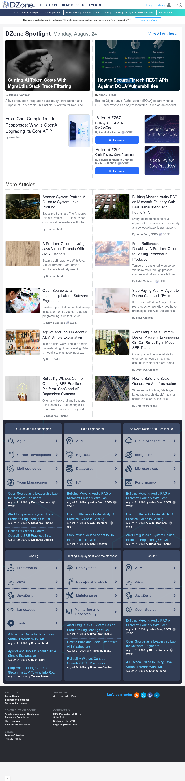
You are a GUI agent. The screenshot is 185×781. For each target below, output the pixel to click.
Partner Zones (166, 12)
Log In (151, 4)
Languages (26, 609)
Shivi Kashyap (99, 544)
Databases (85, 468)
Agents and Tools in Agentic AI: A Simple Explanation (64, 334)
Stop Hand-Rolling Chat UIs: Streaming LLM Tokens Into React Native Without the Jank (32, 672)
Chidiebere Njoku (100, 650)
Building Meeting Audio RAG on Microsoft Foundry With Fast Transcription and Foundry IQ (154, 204)
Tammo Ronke (40, 676)
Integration (144, 454)
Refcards (48, 5)
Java (21, 581)
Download (119, 140)
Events (95, 5)
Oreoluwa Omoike (42, 523)
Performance (145, 482)
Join (161, 4)
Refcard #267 (108, 117)
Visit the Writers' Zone (17, 724)
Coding (107, 12)
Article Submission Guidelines (22, 714)
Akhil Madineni (99, 523)
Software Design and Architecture (82, 12)
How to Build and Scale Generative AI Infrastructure (154, 381)
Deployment (86, 567)
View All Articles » (162, 33)
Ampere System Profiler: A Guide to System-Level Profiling (63, 202)
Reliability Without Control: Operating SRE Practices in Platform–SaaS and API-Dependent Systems (64, 386)
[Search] (179, 5)
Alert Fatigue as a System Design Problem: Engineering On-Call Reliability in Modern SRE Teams (155, 339)
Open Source (146, 609)
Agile (21, 440)
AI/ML (81, 440)
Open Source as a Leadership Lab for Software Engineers (65, 295)
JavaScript (26, 595)
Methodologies (29, 468)
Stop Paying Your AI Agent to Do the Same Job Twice (155, 293)
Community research (16, 703)
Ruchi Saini (38, 659)
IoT (78, 482)
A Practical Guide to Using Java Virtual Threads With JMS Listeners (63, 248)
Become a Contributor (17, 717)
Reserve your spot (148, 19)
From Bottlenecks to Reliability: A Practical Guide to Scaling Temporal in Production (154, 251)
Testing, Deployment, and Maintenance (135, 12)
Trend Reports (72, 5)
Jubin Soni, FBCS (101, 502)
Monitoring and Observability (87, 611)
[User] (168, 5)
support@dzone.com (65, 724)
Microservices (146, 468)
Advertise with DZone (65, 696)
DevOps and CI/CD (91, 581)
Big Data (83, 454)
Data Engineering (52, 12)
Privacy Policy (13, 738)
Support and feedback (17, 699)
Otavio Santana (40, 502)
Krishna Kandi (40, 643)
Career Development (34, 454)
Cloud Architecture (150, 440)
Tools (21, 623)
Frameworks (27, 567)
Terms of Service (14, 735)
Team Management (32, 482)
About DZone (12, 696)
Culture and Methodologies (25, 12)
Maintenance (86, 595)
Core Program (13, 721)
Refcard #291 (108, 149)
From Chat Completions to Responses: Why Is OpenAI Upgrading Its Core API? (32, 124)
